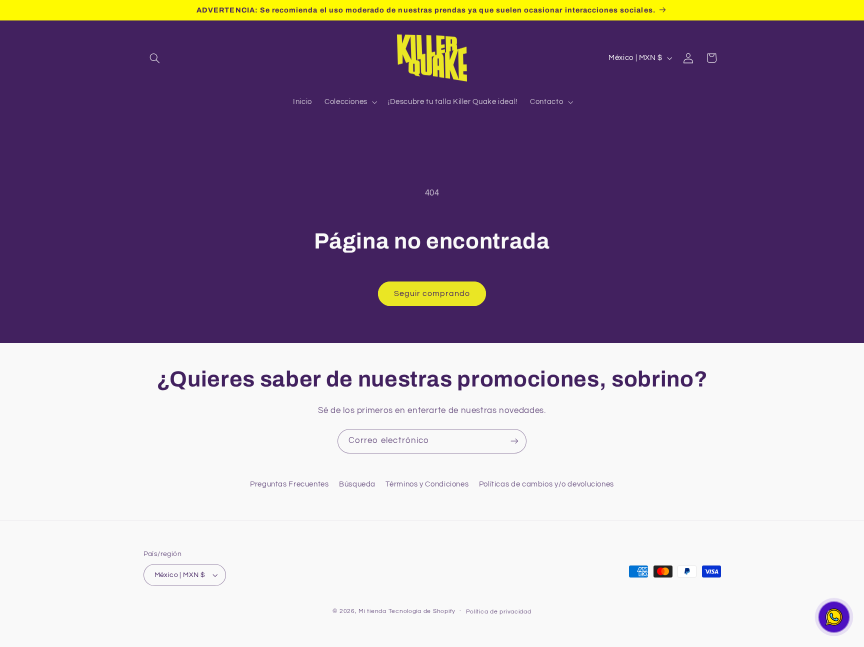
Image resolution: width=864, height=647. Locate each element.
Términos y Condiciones (427, 484)
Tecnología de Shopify (422, 611)
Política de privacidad (499, 611)
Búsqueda (357, 484)
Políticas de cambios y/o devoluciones (546, 484)
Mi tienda (372, 611)
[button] (155, 58)
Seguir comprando (432, 294)
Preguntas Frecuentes (289, 484)
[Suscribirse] (514, 441)
